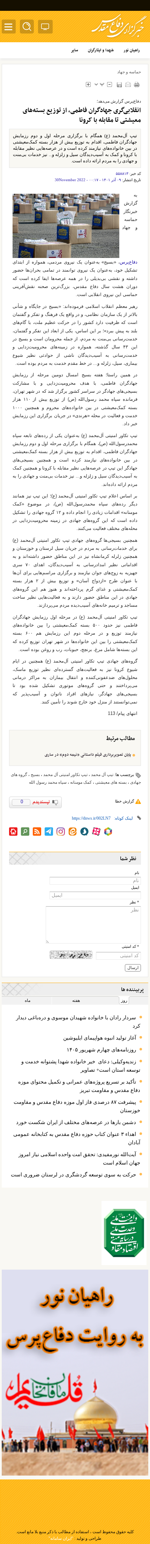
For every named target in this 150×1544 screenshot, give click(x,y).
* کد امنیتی (130, 946)
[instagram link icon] (61, 831)
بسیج (35, 774)
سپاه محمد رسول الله (48, 782)
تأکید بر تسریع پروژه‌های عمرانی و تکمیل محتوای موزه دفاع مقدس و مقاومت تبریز (79, 1086)
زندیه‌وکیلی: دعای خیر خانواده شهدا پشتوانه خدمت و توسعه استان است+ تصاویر (80, 1066)
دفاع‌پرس (128, 262)
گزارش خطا (124, 801)
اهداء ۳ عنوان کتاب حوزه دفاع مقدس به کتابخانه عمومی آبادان (76, 1138)
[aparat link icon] (96, 831)
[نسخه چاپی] (136, 84)
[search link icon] (25, 831)
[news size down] (109, 84)
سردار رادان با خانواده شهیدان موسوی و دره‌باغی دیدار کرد (78, 1022)
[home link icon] (13, 831)
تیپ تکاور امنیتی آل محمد (65, 774)
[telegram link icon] (49, 831)
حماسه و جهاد (129, 71)
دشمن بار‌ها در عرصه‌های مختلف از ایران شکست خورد (76, 1122)
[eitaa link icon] (72, 831)
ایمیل (135, 887)
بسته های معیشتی (111, 782)
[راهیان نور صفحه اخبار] (75, 1373)
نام (137, 873)
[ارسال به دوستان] (127, 84)
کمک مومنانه (81, 782)
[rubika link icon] (108, 831)
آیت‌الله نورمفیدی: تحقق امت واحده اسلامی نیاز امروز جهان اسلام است (79, 1159)
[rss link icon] (37, 831)
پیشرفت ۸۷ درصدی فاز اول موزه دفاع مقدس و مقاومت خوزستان (77, 1106)
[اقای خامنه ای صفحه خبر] (124, 1233)
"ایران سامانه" (60, 1538)
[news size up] (88, 84)
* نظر (134, 902)
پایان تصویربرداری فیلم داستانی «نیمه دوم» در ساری (88, 754)
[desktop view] (45, 28)
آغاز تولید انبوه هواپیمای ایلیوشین (99, 1038)
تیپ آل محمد (102, 774)
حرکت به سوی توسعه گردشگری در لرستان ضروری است (73, 1174)
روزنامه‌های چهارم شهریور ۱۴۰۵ (101, 1049)
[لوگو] (119, 38)
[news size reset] (99, 84)
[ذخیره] (119, 84)
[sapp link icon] (84, 831)
